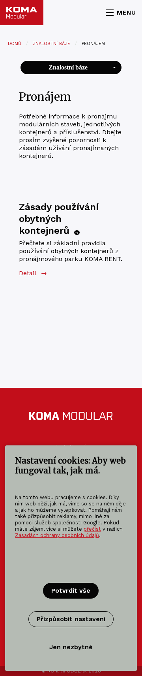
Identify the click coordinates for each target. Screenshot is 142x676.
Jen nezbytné (71, 647)
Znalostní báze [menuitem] (68, 67)
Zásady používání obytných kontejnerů (59, 218)
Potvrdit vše (70, 590)
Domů (14, 43)
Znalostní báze (51, 43)
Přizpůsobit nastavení (71, 619)
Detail (33, 273)
